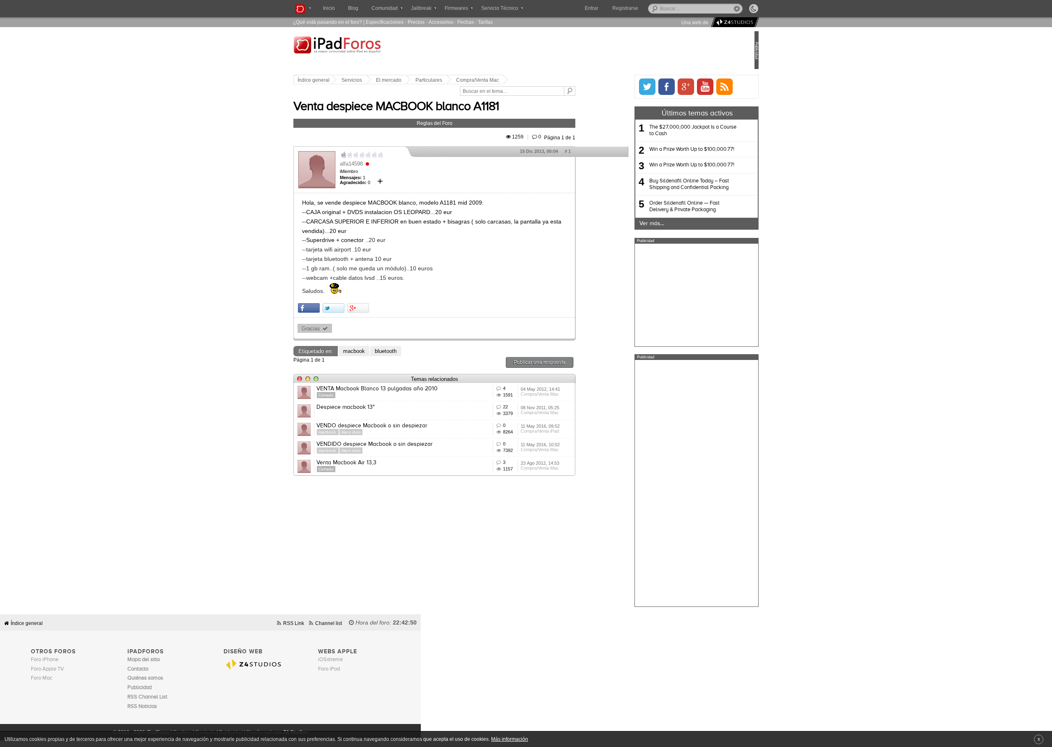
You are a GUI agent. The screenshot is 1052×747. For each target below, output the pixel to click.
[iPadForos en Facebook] (639, 86)
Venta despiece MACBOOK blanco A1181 (423, 107)
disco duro (378, 432)
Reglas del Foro (462, 123)
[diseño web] (733, 22)
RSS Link (293, 623)
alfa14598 (378, 163)
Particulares (456, 80)
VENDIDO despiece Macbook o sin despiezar (402, 444)
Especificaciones (385, 22)
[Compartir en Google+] (386, 308)
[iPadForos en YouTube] (677, 86)
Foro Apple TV (47, 669)
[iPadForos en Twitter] (619, 86)
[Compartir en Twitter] (361, 308)
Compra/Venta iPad (567, 431)
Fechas (465, 22)
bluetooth (413, 351)
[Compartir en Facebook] (336, 308)
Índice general (341, 80)
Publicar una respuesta (567, 362)
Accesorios (441, 22)
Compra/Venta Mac (505, 80)
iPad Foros (373, 51)
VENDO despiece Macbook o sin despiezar (399, 426)
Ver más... (624, 223)
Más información (509, 739)
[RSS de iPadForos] (697, 86)
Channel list (328, 623)
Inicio (329, 8)
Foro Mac (41, 678)
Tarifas (485, 22)
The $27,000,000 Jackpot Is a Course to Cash (665, 130)
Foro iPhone (44, 659)
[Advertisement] (669, 295)
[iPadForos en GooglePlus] (658, 86)
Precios (416, 22)
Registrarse (651, 8)
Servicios (379, 80)
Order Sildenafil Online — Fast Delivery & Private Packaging (657, 206)
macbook (381, 351)
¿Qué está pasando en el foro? (327, 22)
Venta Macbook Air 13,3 (374, 463)
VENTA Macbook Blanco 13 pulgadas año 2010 (404, 389)
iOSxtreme (330, 659)
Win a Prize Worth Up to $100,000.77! (664, 149)
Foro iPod (329, 669)
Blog (353, 8)
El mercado (416, 80)
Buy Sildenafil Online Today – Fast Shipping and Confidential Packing (661, 184)
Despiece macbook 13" (373, 407)
